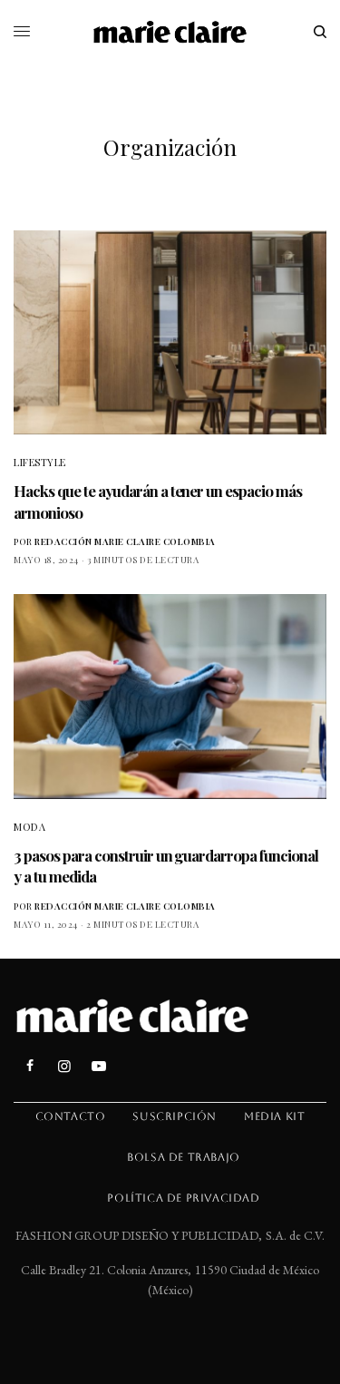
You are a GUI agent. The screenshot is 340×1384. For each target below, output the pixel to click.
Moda (29, 826)
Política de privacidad (183, 1198)
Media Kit (274, 1116)
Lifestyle (40, 462)
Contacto (70, 1116)
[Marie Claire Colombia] (170, 31)
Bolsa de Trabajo (183, 1157)
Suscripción (174, 1116)
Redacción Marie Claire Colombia (125, 541)
